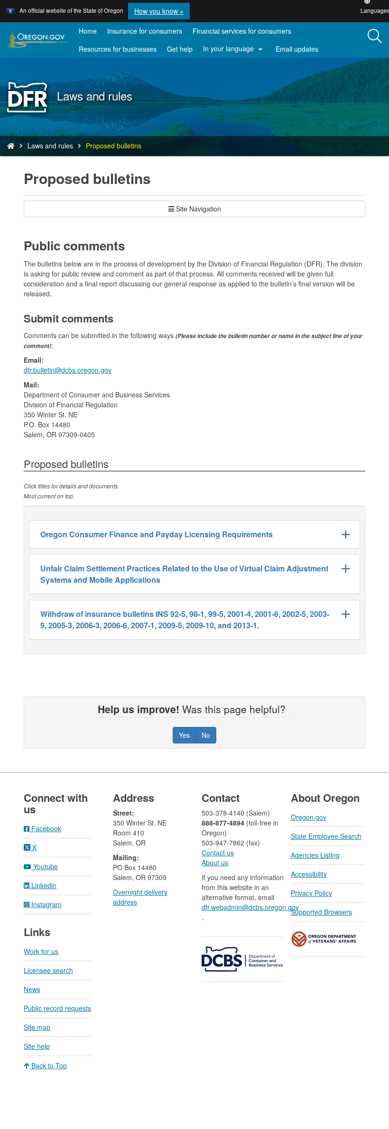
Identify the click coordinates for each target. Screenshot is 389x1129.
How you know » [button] (159, 11)
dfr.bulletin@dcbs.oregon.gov (67, 370)
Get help (180, 49)
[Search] (375, 36)
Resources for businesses (118, 49)
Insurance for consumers (144, 31)
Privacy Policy (311, 893)
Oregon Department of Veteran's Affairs (324, 939)
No (206, 735)
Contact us (218, 852)
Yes (184, 735)
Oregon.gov (308, 817)
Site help (37, 1046)
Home (88, 31)
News (32, 989)
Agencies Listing (315, 855)
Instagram (45, 904)
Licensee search (48, 970)
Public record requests (57, 1008)
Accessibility (309, 874)
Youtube (44, 866)
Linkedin (42, 885)
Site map (37, 1027)
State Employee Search (326, 836)
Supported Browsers (321, 912)
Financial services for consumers (242, 31)
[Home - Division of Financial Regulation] (11, 145)
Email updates (300, 51)
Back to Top (48, 1065)
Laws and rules (50, 145)
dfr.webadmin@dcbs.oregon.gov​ (250, 907)
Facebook (45, 828)
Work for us (41, 951)
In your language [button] (234, 49)
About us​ (215, 862)
